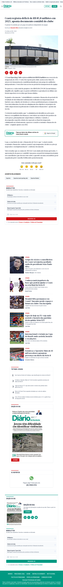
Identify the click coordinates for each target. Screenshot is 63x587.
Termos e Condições (24, 222)
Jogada (27, 257)
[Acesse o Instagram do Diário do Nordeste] (25, 517)
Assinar (15, 460)
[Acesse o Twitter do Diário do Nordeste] (32, 517)
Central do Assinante (38, 574)
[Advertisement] (31, 242)
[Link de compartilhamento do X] (16, 72)
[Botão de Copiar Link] (20, 72)
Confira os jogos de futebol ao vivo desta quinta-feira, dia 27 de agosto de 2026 (38, 323)
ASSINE (54, 6)
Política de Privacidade (36, 222)
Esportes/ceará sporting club (21, 178)
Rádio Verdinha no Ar (7, 2)
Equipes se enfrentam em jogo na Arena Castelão (36, 357)
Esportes (8, 178)
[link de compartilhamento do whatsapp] (6, 72)
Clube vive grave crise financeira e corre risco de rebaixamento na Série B (37, 269)
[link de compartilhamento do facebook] (11, 72)
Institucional (51, 574)
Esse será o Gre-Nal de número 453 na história (36, 341)
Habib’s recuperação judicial (52, 2)
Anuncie (10, 574)
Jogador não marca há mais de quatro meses (36, 305)
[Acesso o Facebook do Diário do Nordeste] (28, 517)
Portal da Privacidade (33, 577)
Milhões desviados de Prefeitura (21, 2)
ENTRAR (47, 6)
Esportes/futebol (35, 178)
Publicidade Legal (19, 574)
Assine (28, 574)
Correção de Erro (46, 577)
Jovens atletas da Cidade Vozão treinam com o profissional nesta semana (36, 288)
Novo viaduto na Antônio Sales (37, 2)
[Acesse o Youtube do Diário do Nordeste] (36, 517)
